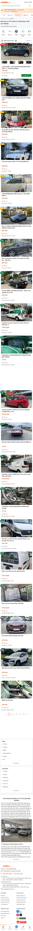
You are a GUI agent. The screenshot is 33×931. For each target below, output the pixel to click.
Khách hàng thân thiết (21, 902)
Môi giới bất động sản (5, 913)
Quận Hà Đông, (6, 580)
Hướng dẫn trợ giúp (20, 904)
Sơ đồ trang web (4, 904)
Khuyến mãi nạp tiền (20, 900)
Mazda (5, 756)
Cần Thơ (5, 783)
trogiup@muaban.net (9, 889)
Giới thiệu (3, 895)
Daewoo (5, 747)
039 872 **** (27, 75)
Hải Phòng (5, 780)
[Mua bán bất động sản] (5, 2)
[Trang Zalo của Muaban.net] (21, 911)
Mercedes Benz (7, 753)
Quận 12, (5, 203)
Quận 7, (5, 171)
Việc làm (2, 917)
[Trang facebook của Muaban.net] (17, 911)
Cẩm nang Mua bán (5, 911)
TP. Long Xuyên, (7, 677)
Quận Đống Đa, (6, 72)
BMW (4, 750)
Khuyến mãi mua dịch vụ (21, 897)
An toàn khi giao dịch (5, 900)
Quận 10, (5, 332)
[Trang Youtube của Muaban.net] (17, 915)
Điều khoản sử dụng (5, 902)
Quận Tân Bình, (6, 300)
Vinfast (5, 744)
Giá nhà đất (3, 915)
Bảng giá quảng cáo (20, 895)
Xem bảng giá (20, 9)
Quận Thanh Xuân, (7, 235)
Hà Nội (12, 72)
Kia (4, 759)
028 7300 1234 (14, 11)
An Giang (13, 677)
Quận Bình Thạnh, (7, 107)
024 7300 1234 (18, 873)
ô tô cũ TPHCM (16, 851)
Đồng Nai (5, 786)
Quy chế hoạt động (5, 897)
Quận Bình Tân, (6, 364)
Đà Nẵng (5, 777)
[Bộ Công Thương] (21, 923)
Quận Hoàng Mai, (7, 139)
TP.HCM (14, 107)
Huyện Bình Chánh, (7, 548)
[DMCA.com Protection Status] (21, 918)
